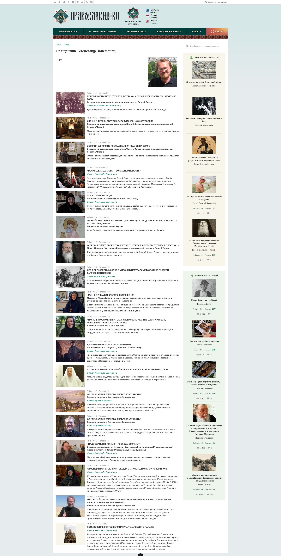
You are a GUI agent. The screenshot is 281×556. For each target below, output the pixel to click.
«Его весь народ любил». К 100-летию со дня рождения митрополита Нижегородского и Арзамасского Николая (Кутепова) (204, 430)
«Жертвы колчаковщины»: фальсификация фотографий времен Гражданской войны (204, 477)
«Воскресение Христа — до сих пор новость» (114, 171)
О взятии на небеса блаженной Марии (204, 82)
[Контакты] (91, 2)
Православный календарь (133, 22)
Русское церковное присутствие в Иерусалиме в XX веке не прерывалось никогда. (126, 109)
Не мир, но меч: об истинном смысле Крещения (204, 198)
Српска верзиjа (153, 16)
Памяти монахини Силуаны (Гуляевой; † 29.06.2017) (114, 347)
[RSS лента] (87, 2)
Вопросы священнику (169, 32)
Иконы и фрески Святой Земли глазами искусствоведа (120, 121)
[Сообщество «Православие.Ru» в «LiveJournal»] (68, 2)
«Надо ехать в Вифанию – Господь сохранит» (114, 444)
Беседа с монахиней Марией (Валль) (106, 325)
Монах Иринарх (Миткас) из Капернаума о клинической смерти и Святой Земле (128, 248)
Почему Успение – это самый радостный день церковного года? (204, 159)
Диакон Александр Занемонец (102, 174)
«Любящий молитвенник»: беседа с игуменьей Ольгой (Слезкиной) (127, 469)
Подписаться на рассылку (217, 2)
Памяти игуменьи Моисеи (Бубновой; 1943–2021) (112, 198)
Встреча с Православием (102, 32)
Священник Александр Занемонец (104, 105)
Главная (58, 44)
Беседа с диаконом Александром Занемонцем (111, 397)
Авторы (67, 44)
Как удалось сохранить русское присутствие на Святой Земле (119, 102)
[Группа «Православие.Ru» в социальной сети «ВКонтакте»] (55, 2)
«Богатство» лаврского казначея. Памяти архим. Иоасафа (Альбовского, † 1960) (204, 243)
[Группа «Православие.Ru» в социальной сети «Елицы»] (78, 2)
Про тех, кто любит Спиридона (204, 340)
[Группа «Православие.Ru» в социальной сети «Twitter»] (64, 2)
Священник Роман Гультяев (101, 276)
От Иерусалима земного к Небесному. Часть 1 (114, 419)
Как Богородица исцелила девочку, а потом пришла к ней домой (204, 383)
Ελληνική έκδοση (154, 11)
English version (153, 21)
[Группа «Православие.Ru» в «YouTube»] (73, 2)
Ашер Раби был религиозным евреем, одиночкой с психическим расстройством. (126, 230)
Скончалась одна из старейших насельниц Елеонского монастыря (127, 369)
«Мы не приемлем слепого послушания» (111, 295)
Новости (196, 32)
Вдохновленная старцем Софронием (109, 344)
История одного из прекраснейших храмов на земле (118, 146)
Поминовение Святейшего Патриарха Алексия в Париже (120, 527)
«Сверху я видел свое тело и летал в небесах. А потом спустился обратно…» (133, 245)
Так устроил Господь (99, 195)
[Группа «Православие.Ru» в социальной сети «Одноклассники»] (59, 2)
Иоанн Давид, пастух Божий (204, 300)
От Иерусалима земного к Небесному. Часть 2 (114, 394)
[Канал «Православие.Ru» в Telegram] (82, 2)
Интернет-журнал (136, 32)
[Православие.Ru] (86, 16)
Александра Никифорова (99, 400)
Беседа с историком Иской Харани (105, 226)
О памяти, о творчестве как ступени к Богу (204, 120)
